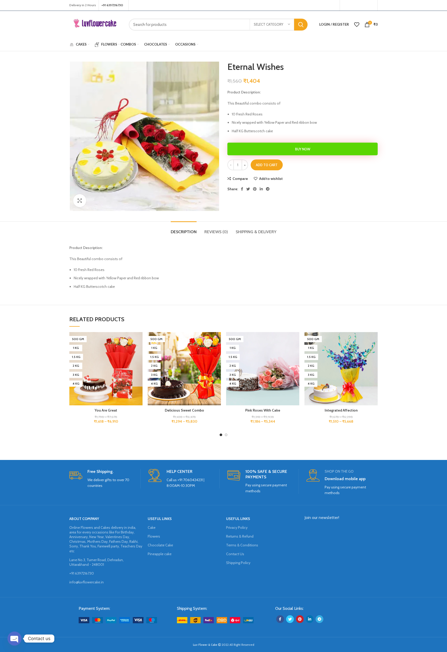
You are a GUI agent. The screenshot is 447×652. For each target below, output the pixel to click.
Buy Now (302, 149)
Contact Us (235, 554)
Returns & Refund (240, 536)
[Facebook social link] (345, 5)
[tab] (184, 229)
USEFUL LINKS (160, 518)
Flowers (154, 536)
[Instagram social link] (358, 5)
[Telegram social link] (267, 189)
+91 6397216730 (81, 573)
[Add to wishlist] (138, 340)
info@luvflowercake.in (86, 582)
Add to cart (267, 165)
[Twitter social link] (351, 5)
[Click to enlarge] (79, 200)
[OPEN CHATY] (14, 639)
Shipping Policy (238, 562)
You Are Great (106, 410)
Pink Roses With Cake (262, 410)
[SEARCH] (301, 25)
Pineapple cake (160, 554)
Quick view (138, 364)
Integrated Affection (341, 410)
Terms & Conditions (242, 545)
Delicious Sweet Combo (184, 410)
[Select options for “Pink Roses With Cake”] (295, 352)
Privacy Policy (237, 527)
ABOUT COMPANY (84, 518)
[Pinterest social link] (371, 5)
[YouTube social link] (364, 5)
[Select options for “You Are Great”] (138, 352)
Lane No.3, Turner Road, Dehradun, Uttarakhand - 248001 (96, 562)
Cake (151, 527)
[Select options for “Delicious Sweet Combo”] (217, 352)
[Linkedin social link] (261, 189)
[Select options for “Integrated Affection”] (373, 352)
